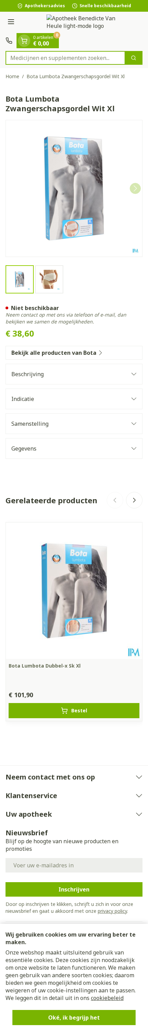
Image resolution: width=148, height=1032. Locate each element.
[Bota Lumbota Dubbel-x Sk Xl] (74, 591)
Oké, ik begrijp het (74, 1017)
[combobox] (65, 58)
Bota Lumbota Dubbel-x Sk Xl (45, 665)
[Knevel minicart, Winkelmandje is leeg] (24, 40)
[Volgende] (135, 188)
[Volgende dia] (134, 500)
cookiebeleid (107, 998)
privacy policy (112, 911)
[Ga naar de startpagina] (80, 22)
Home (12, 76)
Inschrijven (74, 889)
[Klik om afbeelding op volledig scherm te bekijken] (74, 188)
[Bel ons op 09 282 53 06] (9, 40)
